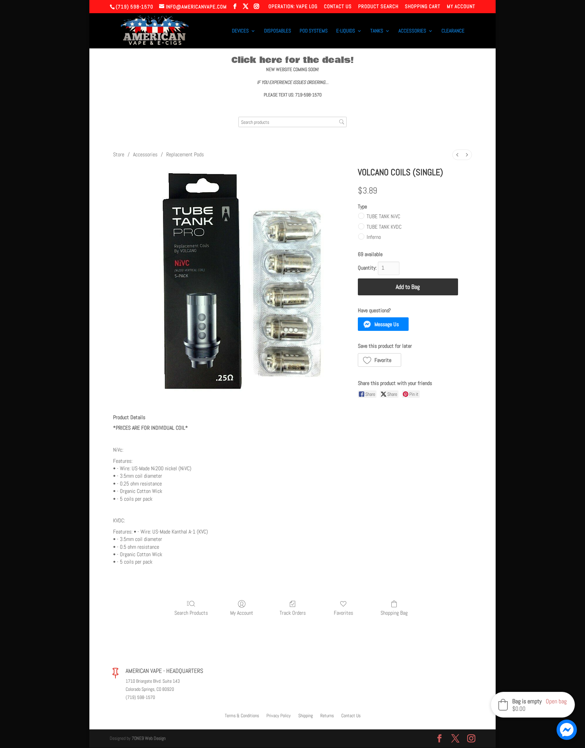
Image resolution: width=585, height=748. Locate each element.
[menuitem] (457, 155)
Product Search (378, 6)
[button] (383, 324)
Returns (327, 716)
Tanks (376, 31)
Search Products (191, 612)
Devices (240, 31)
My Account (461, 6)
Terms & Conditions (242, 716)
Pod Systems (314, 31)
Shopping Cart (422, 6)
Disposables (277, 31)
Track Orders (293, 612)
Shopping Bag (394, 612)
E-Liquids (345, 31)
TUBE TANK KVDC (384, 226)
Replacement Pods (185, 154)
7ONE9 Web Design (149, 738)
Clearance (452, 31)
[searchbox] (292, 122)
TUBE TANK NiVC (383, 216)
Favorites (343, 612)
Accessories (412, 31)
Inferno (374, 236)
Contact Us (338, 6)
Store (118, 154)
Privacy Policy (278, 716)
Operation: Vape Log (293, 6)
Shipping (305, 716)
